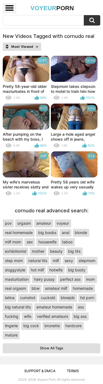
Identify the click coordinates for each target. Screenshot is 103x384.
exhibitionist (15, 251)
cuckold (48, 297)
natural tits (37, 260)
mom (90, 279)
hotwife (56, 270)
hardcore (73, 325)
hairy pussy (44, 279)
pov (8, 223)
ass (81, 307)
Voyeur (52, 8)
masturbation (17, 279)
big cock (31, 325)
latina (10, 297)
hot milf (37, 270)
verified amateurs (52, 316)
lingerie (11, 325)
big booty (76, 270)
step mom (14, 260)
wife (27, 316)
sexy (69, 260)
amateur (43, 223)
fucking (11, 316)
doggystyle (15, 270)
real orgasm (15, 288)
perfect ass (70, 279)
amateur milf (56, 288)
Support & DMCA (39, 371)
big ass (80, 316)
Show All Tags (51, 348)
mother (38, 251)
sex (30, 242)
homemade (83, 288)
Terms (73, 371)
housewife (47, 242)
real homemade (19, 232)
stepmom (87, 260)
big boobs (47, 232)
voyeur (63, 223)
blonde (81, 232)
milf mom (13, 242)
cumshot (27, 297)
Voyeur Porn (46, 379)
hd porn (87, 297)
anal (65, 232)
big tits (74, 251)
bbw (36, 288)
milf (56, 260)
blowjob (68, 297)
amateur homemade (54, 307)
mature (11, 335)
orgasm (24, 223)
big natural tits (18, 307)
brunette (52, 325)
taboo (67, 242)
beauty (56, 251)
